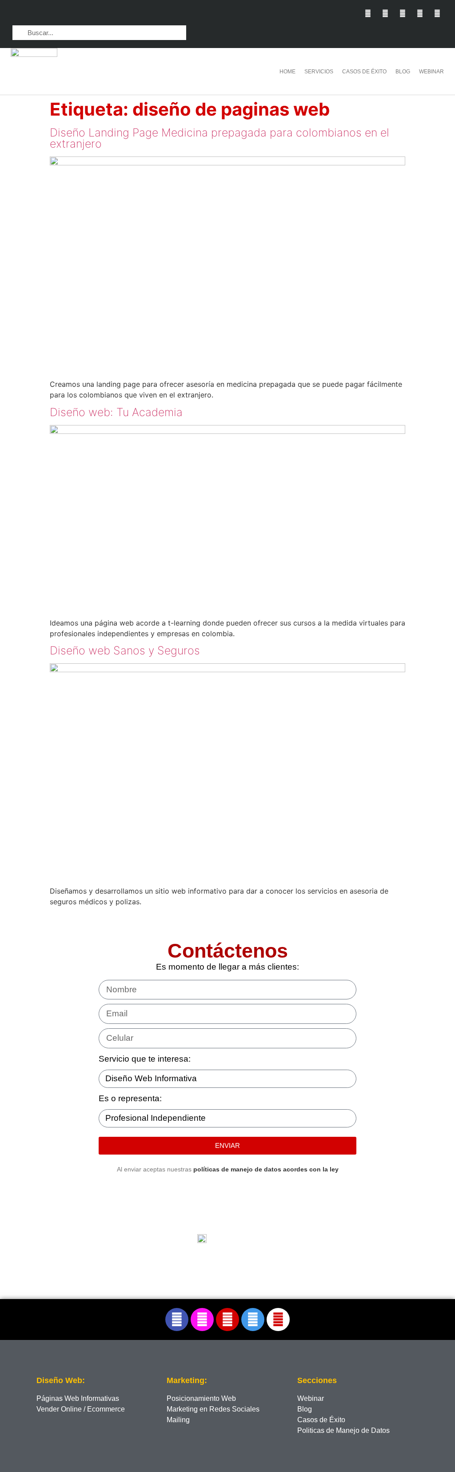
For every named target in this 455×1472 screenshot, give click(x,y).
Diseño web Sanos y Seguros (125, 650)
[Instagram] (385, 13)
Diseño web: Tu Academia (116, 412)
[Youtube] (437, 13)
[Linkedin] (402, 13)
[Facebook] (176, 1319)
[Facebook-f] (367, 13)
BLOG (402, 71)
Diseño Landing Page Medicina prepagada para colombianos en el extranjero (219, 138)
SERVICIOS (318, 71)
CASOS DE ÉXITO (364, 71)
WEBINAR (431, 71)
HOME (287, 71)
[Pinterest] (420, 13)
